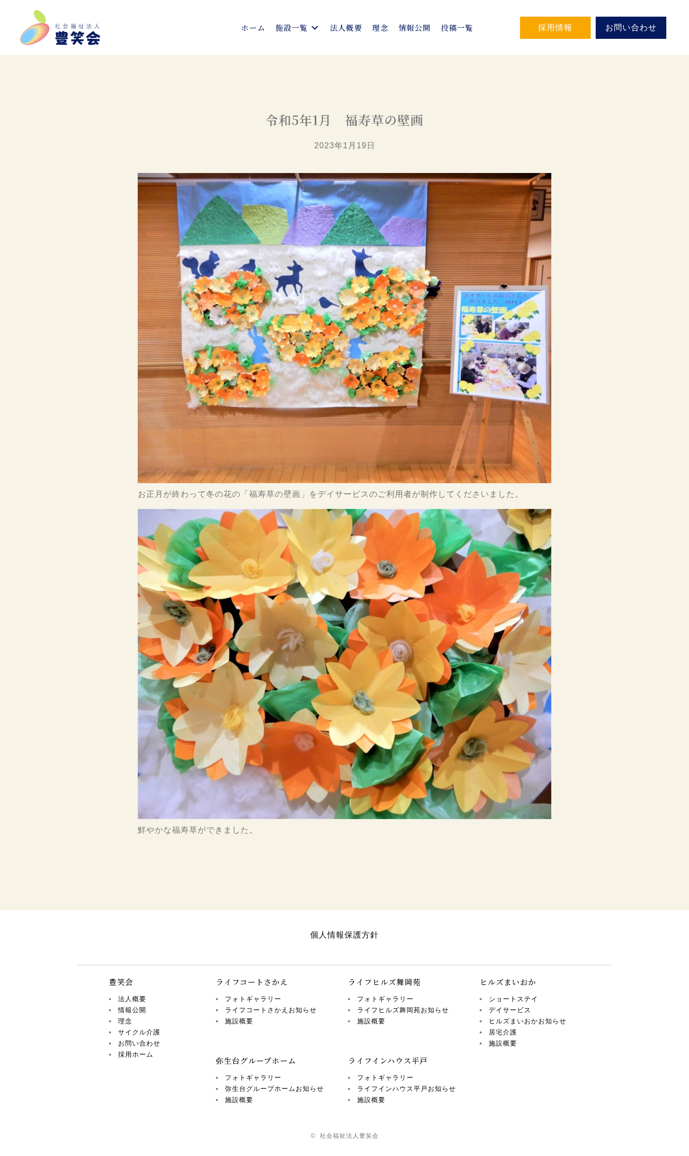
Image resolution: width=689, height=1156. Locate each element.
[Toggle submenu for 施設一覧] (315, 27)
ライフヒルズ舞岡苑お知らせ (403, 1010)
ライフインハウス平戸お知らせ (406, 1088)
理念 (125, 1021)
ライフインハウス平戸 (388, 1060)
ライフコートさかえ (252, 981)
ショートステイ (513, 999)
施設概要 (239, 1021)
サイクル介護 (139, 1032)
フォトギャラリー (253, 999)
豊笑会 (121, 981)
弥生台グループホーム (256, 1060)
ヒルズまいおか (508, 981)
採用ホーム (135, 1054)
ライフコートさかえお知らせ (271, 1010)
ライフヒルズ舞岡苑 (384, 981)
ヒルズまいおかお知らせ (527, 1021)
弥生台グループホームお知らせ (274, 1088)
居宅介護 (503, 1032)
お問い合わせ (139, 1043)
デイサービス (510, 1010)
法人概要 (132, 999)
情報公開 (132, 1010)
